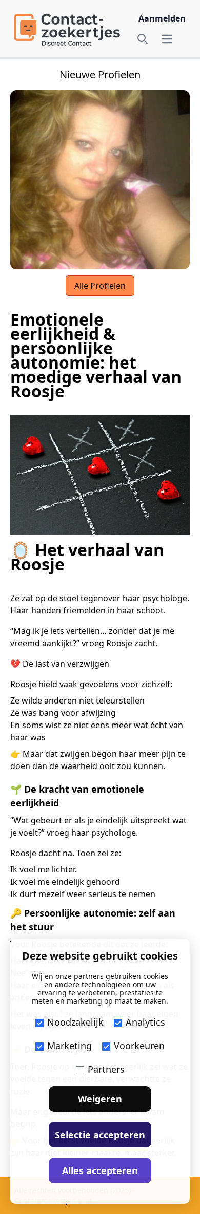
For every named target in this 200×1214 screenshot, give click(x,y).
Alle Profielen (100, 285)
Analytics (145, 1022)
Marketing (69, 1045)
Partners (106, 1069)
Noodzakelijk (75, 1022)
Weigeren (100, 1099)
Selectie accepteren (100, 1134)
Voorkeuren (139, 1045)
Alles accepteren (100, 1170)
